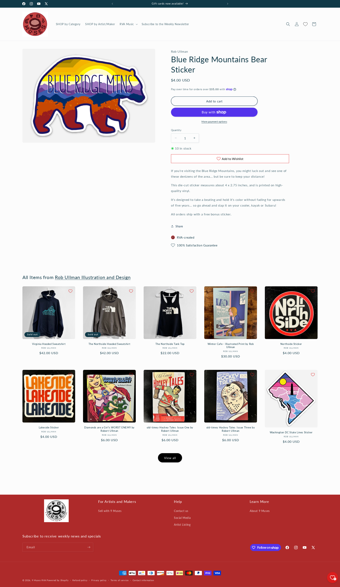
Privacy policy (99, 580)
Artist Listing (182, 524)
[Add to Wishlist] (70, 291)
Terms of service (120, 580)
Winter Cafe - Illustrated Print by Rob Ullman (231, 345)
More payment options (214, 121)
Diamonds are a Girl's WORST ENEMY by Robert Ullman (109, 429)
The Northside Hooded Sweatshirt (109, 343)
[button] (128, 24)
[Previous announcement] (112, 3)
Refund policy (79, 580)
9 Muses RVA (39, 580)
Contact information (143, 580)
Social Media (182, 517)
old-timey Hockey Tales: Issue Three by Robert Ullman (230, 429)
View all (170, 458)
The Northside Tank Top (170, 343)
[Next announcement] (227, 3)
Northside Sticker (291, 343)
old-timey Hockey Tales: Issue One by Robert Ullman (170, 429)
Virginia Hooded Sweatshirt (49, 343)
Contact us (181, 511)
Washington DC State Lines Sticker (291, 432)
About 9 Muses (260, 511)
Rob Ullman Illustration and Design (92, 277)
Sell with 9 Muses (109, 511)
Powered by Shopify (58, 580)
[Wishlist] (305, 24)
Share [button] (179, 226)
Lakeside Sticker (49, 427)
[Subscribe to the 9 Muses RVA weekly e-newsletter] (88, 547)
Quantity (176, 130)
